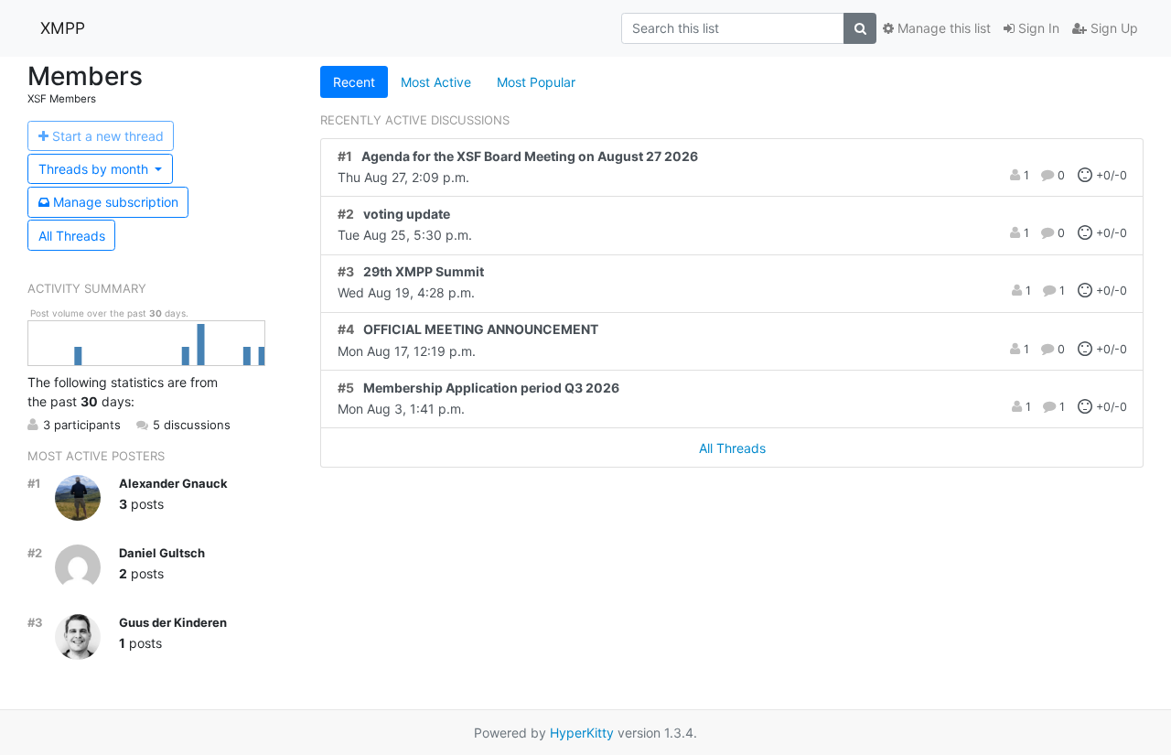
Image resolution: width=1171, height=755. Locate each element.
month (95, 169)
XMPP (62, 28)
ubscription (115, 202)
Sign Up (1112, 28)
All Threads (71, 235)
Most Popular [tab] (536, 82)
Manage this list (942, 28)
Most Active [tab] (436, 82)
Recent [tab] (354, 82)
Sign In (1037, 28)
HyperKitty (582, 732)
